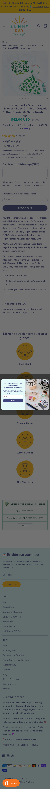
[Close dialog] (47, 381)
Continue (13, 400)
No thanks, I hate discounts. (13, 405)
